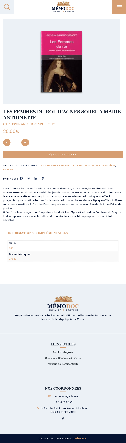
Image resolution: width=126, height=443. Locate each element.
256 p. (12, 258)
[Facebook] (21, 178)
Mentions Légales (63, 352)
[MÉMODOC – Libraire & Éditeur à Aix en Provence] (63, 8)
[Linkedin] (36, 178)
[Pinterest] (43, 178)
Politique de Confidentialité (63, 364)
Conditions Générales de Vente (63, 358)
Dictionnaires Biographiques (57, 165)
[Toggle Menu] (119, 6)
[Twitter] (29, 178)
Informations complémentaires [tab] (38, 233)
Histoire (8, 169)
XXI (10, 248)
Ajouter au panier (64, 154)
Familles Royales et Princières (96, 165)
